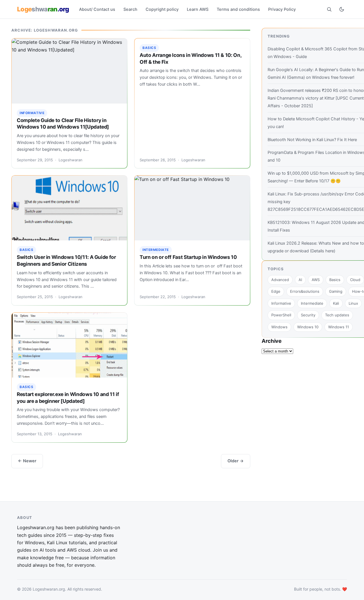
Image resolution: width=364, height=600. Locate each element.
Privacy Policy (282, 9)
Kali (336, 303)
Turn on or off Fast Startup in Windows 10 (188, 257)
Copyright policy (162, 9)
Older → (236, 460)
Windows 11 (338, 327)
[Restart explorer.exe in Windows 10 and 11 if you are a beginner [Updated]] (69, 345)
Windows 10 (307, 327)
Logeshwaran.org (49, 588)
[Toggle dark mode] (341, 9)
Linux (353, 303)
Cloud (355, 279)
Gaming (335, 291)
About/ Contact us (97, 9)
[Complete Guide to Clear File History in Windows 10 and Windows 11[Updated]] (69, 70)
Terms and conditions (238, 9)
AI (300, 279)
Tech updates (337, 315)
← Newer (27, 460)
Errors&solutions (304, 291)
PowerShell (281, 315)
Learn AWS (197, 9)
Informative (32, 113)
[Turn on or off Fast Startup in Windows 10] (192, 208)
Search (130, 9)
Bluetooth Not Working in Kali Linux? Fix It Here (312, 139)
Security (308, 315)
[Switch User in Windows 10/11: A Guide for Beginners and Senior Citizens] (69, 208)
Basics (149, 48)
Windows (279, 327)
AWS (316, 279)
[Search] (329, 9)
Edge (275, 291)
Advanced (280, 279)
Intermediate (155, 250)
